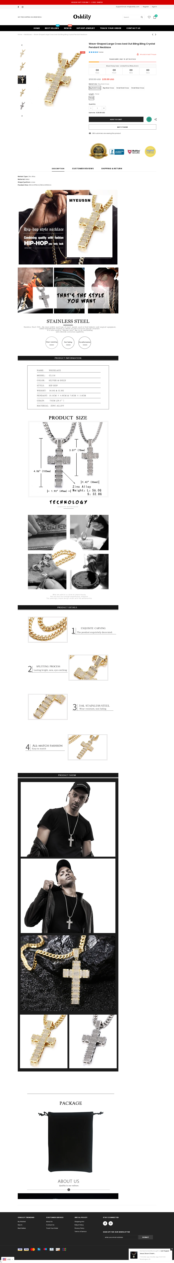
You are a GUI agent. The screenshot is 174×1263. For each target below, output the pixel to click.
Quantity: (92, 104)
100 (93, 133)
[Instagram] (23, 7)
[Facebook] (19, 7)
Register (146, 7)
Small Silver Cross (137, 88)
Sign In (154, 7)
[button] (93, 52)
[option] (56, 80)
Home (20, 34)
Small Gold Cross (122, 88)
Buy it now (122, 127)
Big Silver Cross (108, 88)
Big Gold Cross (94, 88)
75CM (91, 98)
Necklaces (28, 34)
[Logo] (82, 17)
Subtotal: (92, 113)
